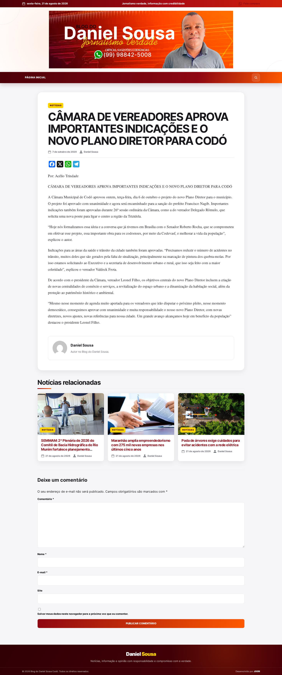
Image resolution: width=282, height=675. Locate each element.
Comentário (45, 498)
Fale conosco (251, 3)
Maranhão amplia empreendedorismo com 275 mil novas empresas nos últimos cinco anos (140, 445)
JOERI (257, 671)
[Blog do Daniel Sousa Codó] (141, 39)
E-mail (42, 572)
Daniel (141, 654)
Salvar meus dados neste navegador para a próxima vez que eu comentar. (82, 613)
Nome (42, 554)
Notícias (55, 105)
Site (39, 590)
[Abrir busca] (256, 78)
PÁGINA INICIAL (35, 77)
